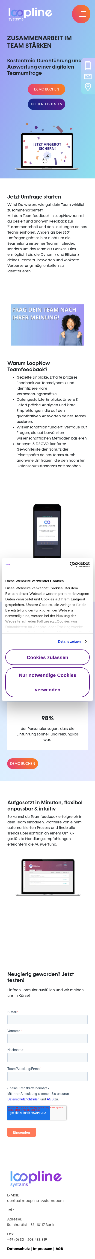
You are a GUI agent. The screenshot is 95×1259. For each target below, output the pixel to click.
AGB (59, 1248)
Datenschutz (18, 1248)
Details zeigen (69, 641)
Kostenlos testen (46, 104)
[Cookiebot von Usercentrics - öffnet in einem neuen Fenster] (69, 565)
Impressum (42, 1248)
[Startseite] (34, 13)
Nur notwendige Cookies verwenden (47, 682)
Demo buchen (46, 89)
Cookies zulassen (47, 657)
